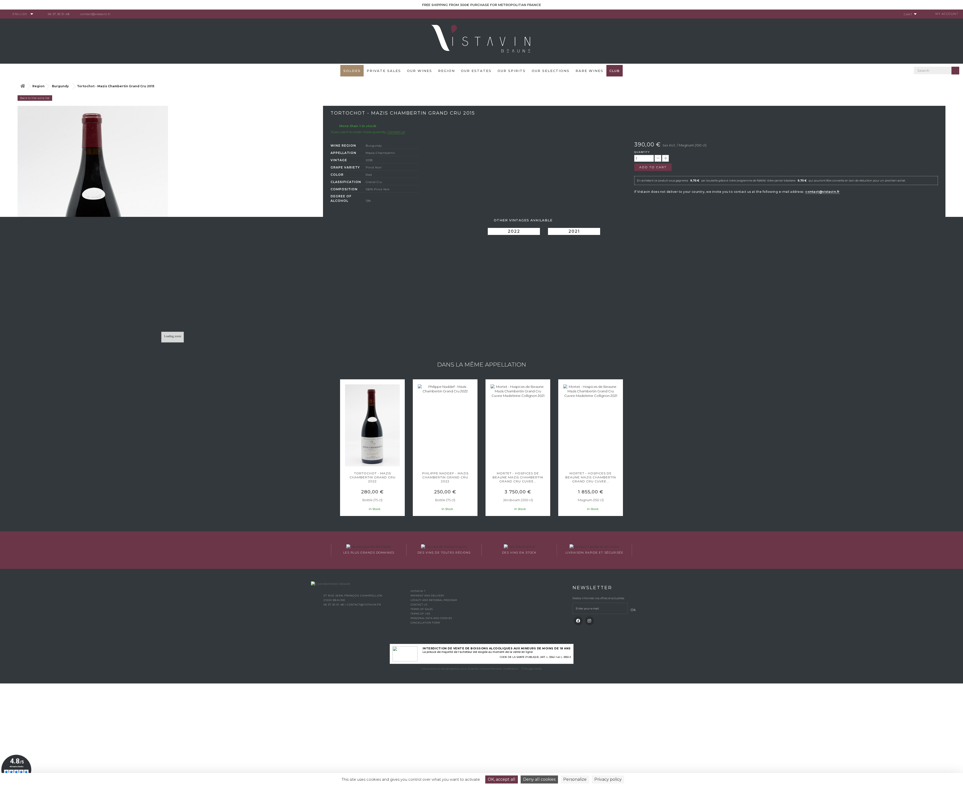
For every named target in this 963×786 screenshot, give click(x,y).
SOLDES (352, 71)
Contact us (396, 132)
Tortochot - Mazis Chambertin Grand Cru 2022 (372, 477)
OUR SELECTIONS (551, 71)
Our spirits (512, 71)
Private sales (384, 71)
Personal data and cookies (431, 618)
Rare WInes (589, 71)
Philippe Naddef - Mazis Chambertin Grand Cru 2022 (445, 477)
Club (614, 71)
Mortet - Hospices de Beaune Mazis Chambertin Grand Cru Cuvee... (518, 477)
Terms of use (420, 613)
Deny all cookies (539, 779)
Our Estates (476, 71)
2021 (574, 231)
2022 (514, 231)
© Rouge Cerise (532, 668)
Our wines (419, 71)
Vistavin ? (418, 591)
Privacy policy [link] (608, 779)
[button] (342, 448)
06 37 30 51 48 (58, 14)
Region (446, 71)
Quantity (642, 152)
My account (946, 14)
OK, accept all (501, 779)
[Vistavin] (481, 41)
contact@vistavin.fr (95, 14)
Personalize (575, 779)
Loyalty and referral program (434, 600)
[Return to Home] (22, 86)
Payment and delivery (427, 595)
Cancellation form (425, 622)
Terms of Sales (422, 609)
